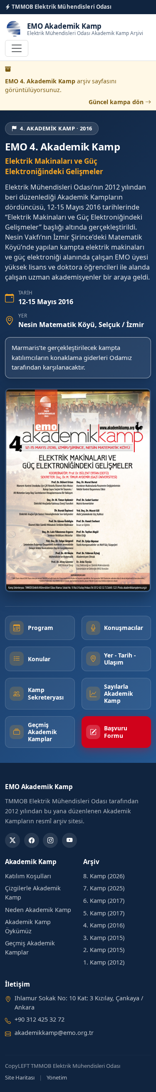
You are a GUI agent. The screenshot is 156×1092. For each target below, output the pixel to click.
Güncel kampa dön (117, 102)
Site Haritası (20, 1077)
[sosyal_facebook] (31, 840)
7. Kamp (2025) (103, 888)
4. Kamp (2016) (103, 925)
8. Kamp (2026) (103, 876)
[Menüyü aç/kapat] (16, 48)
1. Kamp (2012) (103, 962)
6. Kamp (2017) (103, 901)
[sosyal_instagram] (50, 840)
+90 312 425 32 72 (39, 1019)
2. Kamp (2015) (103, 950)
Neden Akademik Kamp (38, 910)
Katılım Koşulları (28, 876)
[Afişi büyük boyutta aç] (78, 490)
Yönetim (57, 1077)
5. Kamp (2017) (103, 913)
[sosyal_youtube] (69, 840)
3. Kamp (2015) (103, 938)
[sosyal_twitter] (12, 840)
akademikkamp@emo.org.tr (54, 1033)
